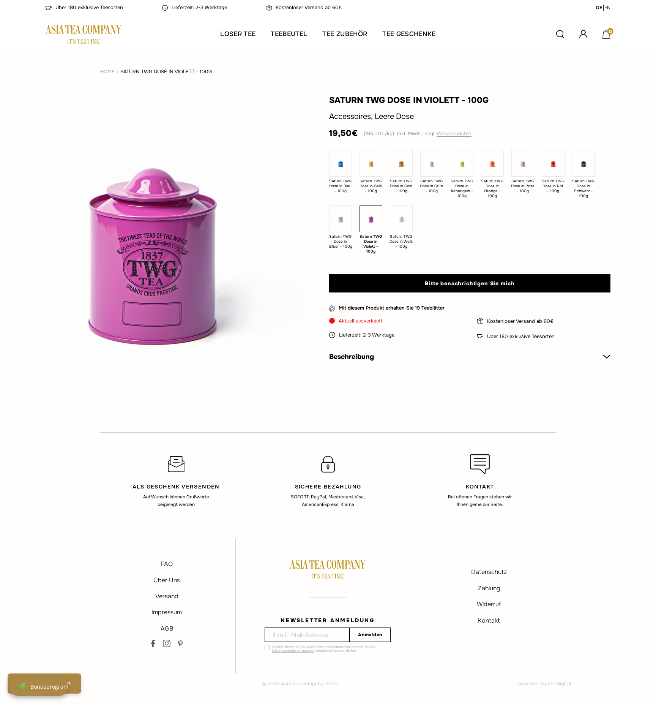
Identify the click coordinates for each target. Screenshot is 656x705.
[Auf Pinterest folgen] (180, 643)
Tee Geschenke (408, 34)
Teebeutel (289, 34)
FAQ (167, 564)
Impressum (166, 612)
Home (107, 71)
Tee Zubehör (344, 34)
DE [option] (599, 8)
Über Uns (166, 580)
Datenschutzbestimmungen (293, 650)
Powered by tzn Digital (544, 683)
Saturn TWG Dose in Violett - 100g (166, 71)
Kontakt (489, 620)
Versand (166, 596)
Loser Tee (237, 34)
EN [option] (607, 8)
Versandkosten (454, 133)
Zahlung (489, 588)
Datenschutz (489, 572)
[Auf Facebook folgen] (153, 643)
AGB (167, 628)
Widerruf (489, 604)
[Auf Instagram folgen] (166, 643)
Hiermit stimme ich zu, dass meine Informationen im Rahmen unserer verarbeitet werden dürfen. (323, 649)
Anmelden (370, 635)
